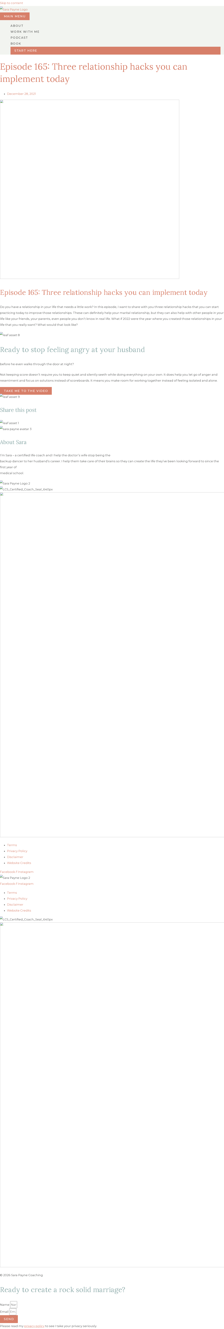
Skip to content (11, 3)
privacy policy (34, 1326)
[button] (115, 50)
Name (5, 1304)
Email (4, 1311)
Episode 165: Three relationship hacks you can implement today (104, 292)
